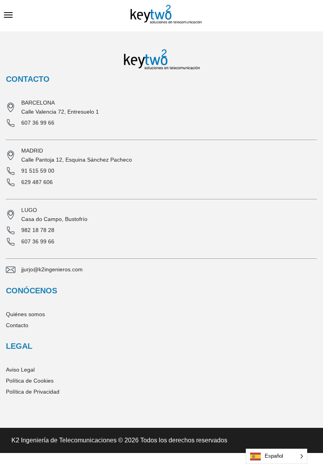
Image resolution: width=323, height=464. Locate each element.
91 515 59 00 (37, 171)
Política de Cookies (30, 380)
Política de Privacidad (32, 392)
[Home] (166, 16)
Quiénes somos (25, 314)
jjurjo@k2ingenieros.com (52, 269)
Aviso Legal (20, 369)
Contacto (17, 325)
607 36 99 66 (37, 123)
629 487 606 (37, 182)
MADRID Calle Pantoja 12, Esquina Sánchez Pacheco (76, 155)
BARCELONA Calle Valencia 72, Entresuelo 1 (60, 107)
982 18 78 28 (37, 230)
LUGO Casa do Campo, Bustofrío (54, 214)
